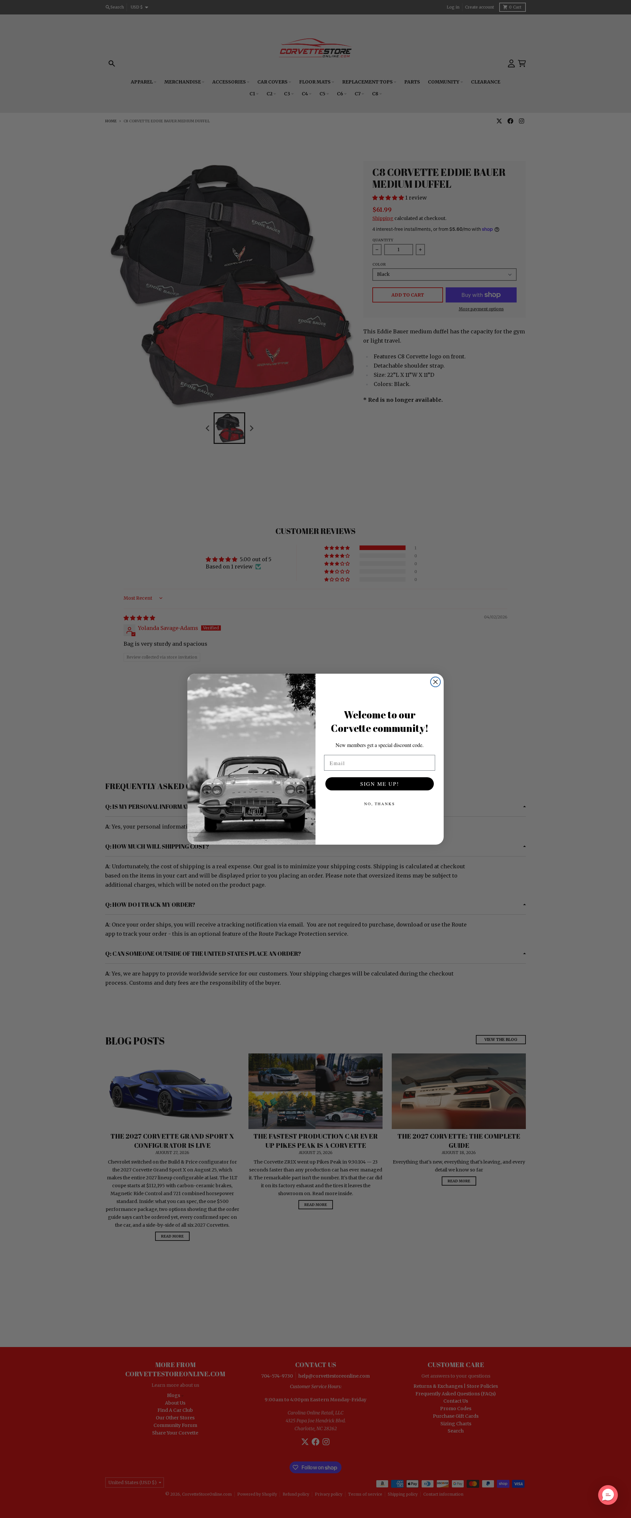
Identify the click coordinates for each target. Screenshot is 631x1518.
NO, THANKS (379, 803)
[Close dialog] (435, 682)
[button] (608, 1495)
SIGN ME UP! (379, 783)
